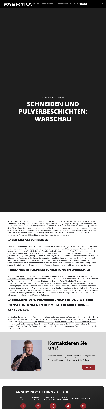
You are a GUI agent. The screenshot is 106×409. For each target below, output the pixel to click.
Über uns (36, 4)
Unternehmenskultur (64, 4)
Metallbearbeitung (48, 4)
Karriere (75, 4)
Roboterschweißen (14, 324)
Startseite (45, 97)
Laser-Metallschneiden (16, 246)
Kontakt (83, 4)
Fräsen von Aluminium (28, 321)
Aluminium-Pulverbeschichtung (20, 279)
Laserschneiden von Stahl (71, 258)
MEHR (88, 367)
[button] (37, 4)
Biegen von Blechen (46, 321)
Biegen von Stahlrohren (64, 321)
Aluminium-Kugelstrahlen (85, 321)
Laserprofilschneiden (15, 319)
